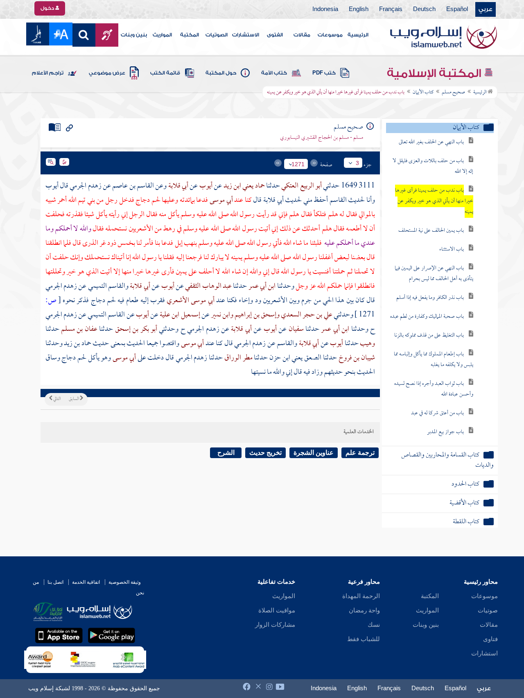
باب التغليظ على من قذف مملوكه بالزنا (429, 335)
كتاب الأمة (274, 73)
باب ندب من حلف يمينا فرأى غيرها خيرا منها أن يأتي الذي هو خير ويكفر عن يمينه (434, 201)
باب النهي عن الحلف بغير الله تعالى (431, 142)
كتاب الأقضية (464, 503)
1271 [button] (298, 164)
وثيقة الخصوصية (124, 582)
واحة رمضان (364, 610)
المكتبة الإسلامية (435, 73)
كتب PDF (324, 73)
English (358, 9)
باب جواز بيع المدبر (445, 432)
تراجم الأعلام (47, 73)
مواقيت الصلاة (276, 610)
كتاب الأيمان (423, 92)
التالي (56, 399)
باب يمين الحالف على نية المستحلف (431, 231)
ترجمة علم (360, 452)
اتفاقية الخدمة (86, 582)
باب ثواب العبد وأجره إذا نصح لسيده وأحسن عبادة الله (433, 389)
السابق (74, 399)
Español (457, 9)
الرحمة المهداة (361, 596)
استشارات (484, 653)
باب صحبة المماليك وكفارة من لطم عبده (427, 317)
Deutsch (424, 9)
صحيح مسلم (453, 92)
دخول (48, 8)
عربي (485, 9)
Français (390, 9)
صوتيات (488, 610)
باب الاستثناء (451, 249)
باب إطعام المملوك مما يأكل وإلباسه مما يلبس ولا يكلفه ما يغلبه (433, 359)
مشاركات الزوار (275, 624)
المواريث (162, 35)
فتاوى (490, 639)
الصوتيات (217, 35)
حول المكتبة (221, 73)
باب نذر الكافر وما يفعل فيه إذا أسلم (430, 298)
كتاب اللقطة (466, 522)
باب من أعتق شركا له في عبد (437, 413)
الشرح (226, 452)
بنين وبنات (134, 35)
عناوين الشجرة (314, 452)
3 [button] (357, 163)
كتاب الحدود (465, 484)
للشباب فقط (363, 639)
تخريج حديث (265, 452)
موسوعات (330, 35)
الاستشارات (245, 35)
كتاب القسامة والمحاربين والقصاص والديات (447, 460)
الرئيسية (358, 35)
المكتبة (189, 35)
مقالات (302, 35)
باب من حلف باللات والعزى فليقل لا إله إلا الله (433, 166)
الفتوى (275, 35)
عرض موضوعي (107, 73)
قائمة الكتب (165, 73)
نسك (374, 624)
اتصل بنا (55, 582)
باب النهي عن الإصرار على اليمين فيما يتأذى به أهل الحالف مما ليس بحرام (434, 273)
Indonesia (325, 9)
